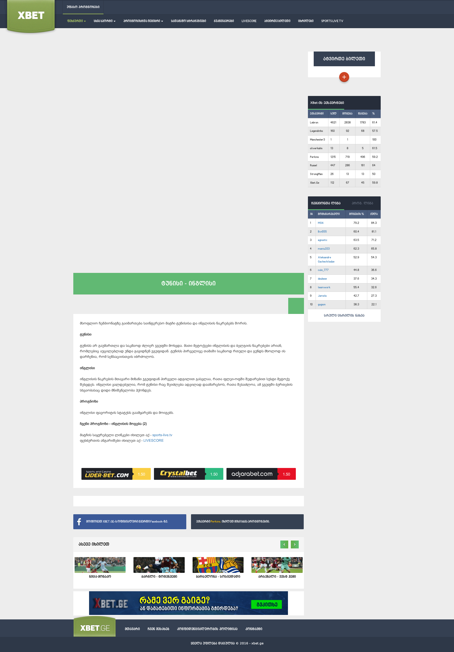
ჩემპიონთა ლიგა (325, 203)
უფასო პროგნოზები (83, 7)
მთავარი (132, 629)
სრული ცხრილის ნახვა (344, 315)
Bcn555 (322, 231)
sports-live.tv (162, 435)
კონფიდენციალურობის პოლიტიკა (207, 629)
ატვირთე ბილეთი (277, 21)
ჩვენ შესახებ (158, 629)
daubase (322, 279)
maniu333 (324, 249)
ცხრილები (305, 21)
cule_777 (323, 270)
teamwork (324, 287)
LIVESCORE (249, 21)
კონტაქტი (253, 629)
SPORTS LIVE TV (332, 21)
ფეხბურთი (75, 21)
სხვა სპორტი (103, 21)
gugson (322, 304)
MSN (320, 223)
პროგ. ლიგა (362, 203)
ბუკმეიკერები (224, 21)
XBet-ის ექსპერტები (326, 103)
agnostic (322, 240)
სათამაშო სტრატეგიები (188, 21)
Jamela (322, 296)
